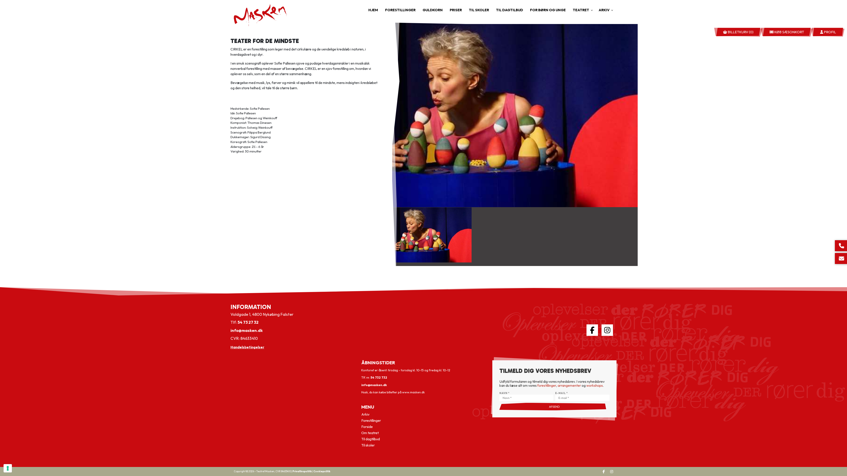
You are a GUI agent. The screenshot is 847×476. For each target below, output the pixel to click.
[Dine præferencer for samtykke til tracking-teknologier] (8, 468)
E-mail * (561, 393)
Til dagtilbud (370, 439)
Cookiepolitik (321, 471)
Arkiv (365, 414)
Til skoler (368, 445)
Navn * (504, 393)
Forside (367, 426)
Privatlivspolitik (302, 471)
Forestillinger (371, 420)
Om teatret (370, 433)
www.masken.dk (413, 392)
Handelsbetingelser (247, 347)
